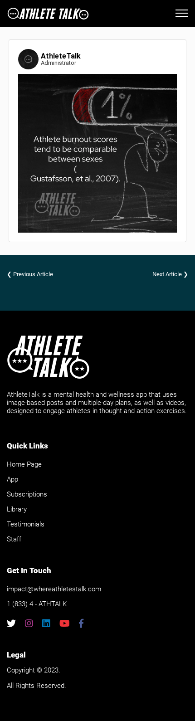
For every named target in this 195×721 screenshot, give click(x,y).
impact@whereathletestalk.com (54, 589)
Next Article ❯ (170, 274)
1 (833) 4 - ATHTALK (37, 604)
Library (17, 509)
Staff (14, 539)
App (12, 479)
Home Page (24, 464)
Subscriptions (27, 494)
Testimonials (25, 524)
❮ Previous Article (30, 274)
